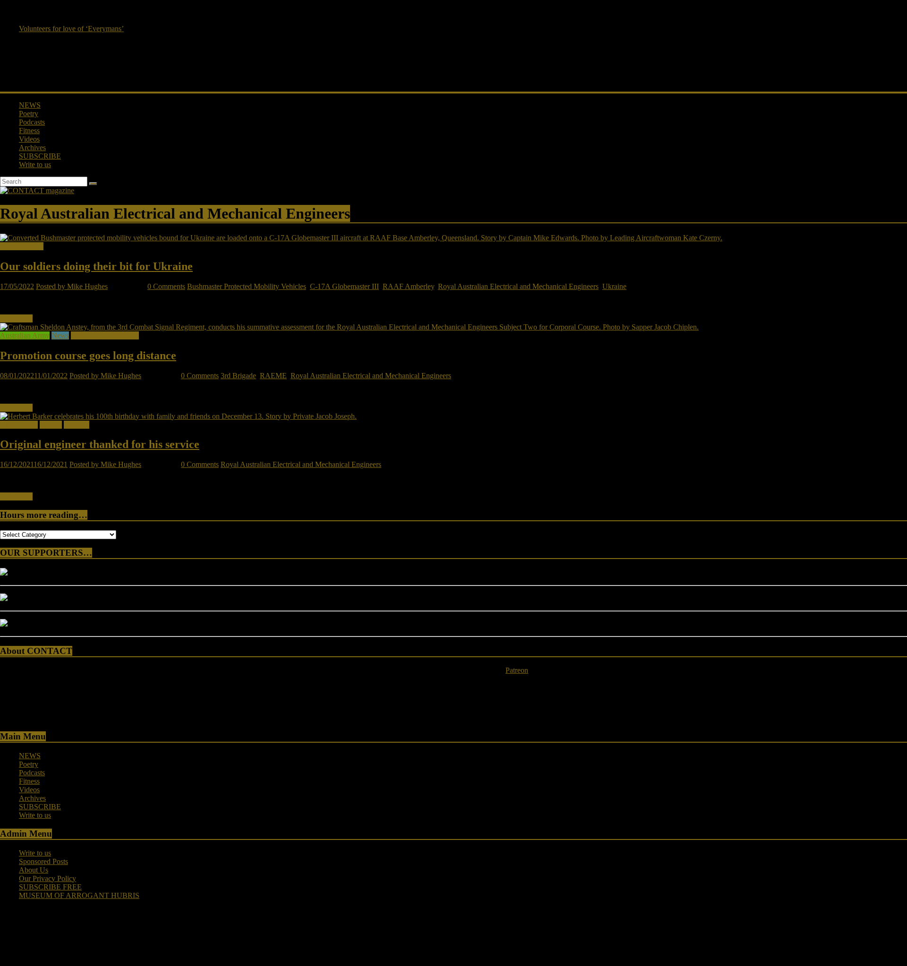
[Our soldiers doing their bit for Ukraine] (361, 238)
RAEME (273, 376)
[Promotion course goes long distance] (349, 327)
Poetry (28, 114)
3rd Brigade (238, 376)
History (51, 425)
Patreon (516, 670)
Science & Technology (105, 335)
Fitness (29, 131)
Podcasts (32, 122)
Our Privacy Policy (47, 878)
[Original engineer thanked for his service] (178, 416)
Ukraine (614, 286)
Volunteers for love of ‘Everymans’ (71, 28)
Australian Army (25, 335)
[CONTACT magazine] (37, 190)
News (60, 335)
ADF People (19, 425)
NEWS (30, 105)
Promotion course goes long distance (88, 355)
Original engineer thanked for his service (99, 444)
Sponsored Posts (43, 861)
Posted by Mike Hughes (72, 286)
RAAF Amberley (408, 286)
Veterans (76, 425)
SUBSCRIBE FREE (50, 887)
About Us (33, 870)
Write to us (35, 165)
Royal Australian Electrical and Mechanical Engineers (518, 286)
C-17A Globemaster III (344, 286)
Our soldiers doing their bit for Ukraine (96, 266)
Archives (32, 148)
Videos (29, 139)
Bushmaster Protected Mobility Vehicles (246, 286)
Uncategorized (21, 246)
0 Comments (166, 286)
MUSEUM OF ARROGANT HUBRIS (79, 895)
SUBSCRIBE (40, 156)
